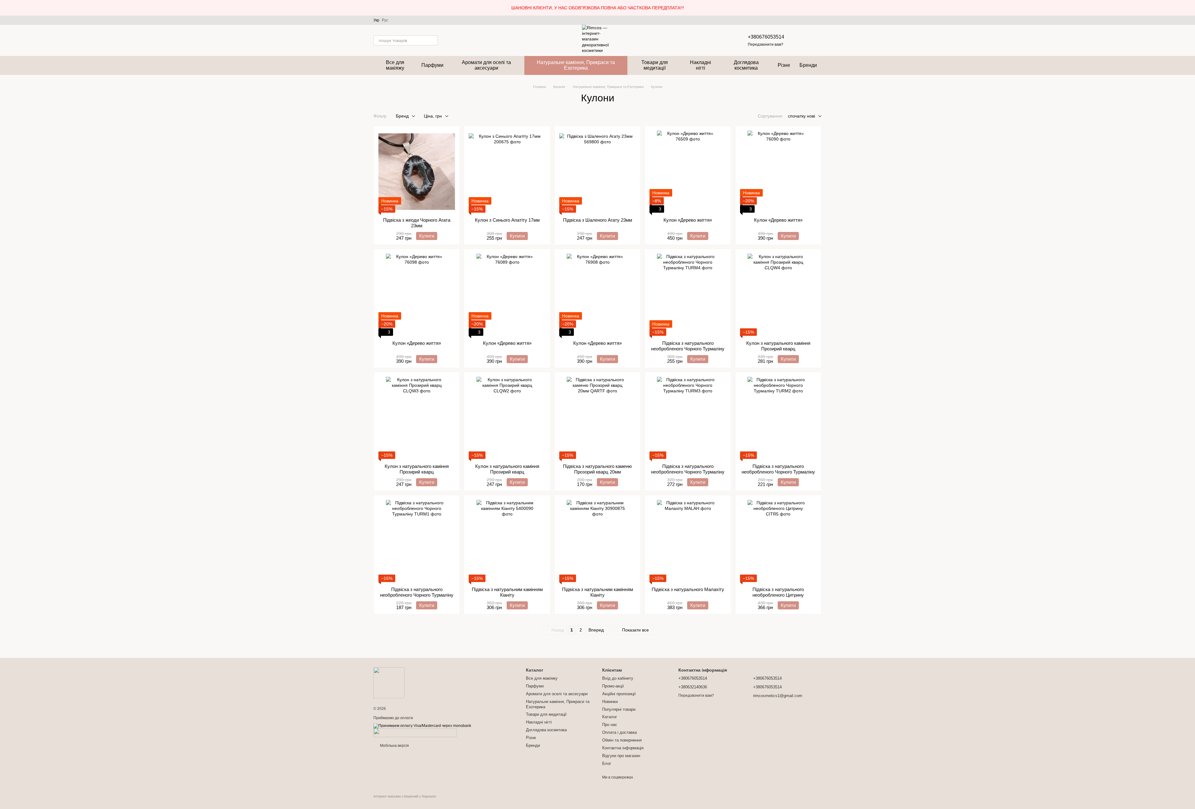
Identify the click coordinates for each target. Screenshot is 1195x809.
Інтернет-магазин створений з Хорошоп (404, 796)
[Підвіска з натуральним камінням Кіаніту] (507, 541)
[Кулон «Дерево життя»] (687, 172)
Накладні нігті (700, 65)
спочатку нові (801, 115)
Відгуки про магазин (621, 755)
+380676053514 (766, 36)
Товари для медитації (654, 65)
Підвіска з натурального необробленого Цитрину (778, 592)
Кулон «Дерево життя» (687, 220)
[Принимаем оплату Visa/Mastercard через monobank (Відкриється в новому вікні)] (422, 726)
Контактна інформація (623, 748)
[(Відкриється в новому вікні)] (415, 733)
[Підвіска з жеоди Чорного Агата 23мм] (416, 172)
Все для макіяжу (395, 65)
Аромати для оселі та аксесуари (486, 65)
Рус (385, 20)
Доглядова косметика (746, 65)
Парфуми (432, 65)
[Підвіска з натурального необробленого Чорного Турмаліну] (687, 295)
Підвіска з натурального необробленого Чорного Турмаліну (687, 345)
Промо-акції (613, 686)
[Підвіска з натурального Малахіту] (687, 541)
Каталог (609, 716)
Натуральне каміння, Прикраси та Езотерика (576, 65)
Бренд (402, 115)
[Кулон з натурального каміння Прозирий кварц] (778, 295)
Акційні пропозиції (619, 693)
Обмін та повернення (622, 740)
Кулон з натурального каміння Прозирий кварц (778, 345)
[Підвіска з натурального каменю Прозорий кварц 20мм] (597, 418)
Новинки (610, 701)
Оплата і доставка (619, 732)
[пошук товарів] (433, 40)
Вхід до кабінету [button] (617, 678)
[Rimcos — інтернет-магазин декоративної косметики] (389, 682)
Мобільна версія (394, 745)
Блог (606, 763)
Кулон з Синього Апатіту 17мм (507, 220)
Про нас (609, 724)
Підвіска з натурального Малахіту (688, 589)
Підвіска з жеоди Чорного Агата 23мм (416, 222)
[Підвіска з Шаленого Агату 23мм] (597, 172)
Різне (784, 65)
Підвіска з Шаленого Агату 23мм (597, 220)
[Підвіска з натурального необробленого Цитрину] (778, 541)
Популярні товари (618, 709)
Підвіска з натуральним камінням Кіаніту (507, 592)
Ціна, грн (433, 115)
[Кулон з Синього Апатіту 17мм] (507, 172)
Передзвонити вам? (765, 44)
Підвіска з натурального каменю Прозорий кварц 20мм (597, 469)
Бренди (808, 65)
